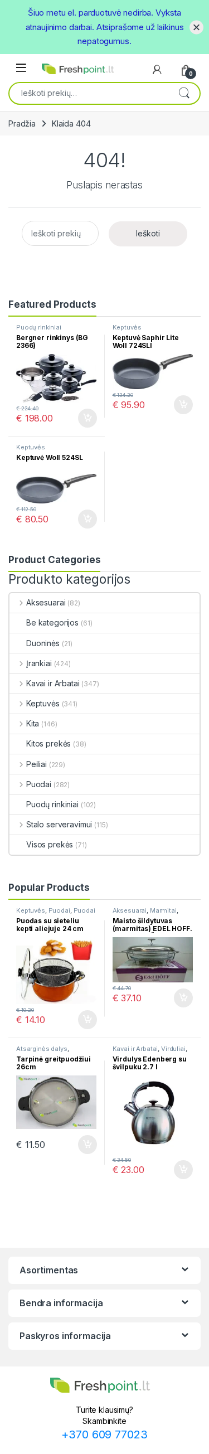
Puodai (38, 784)
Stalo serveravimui (59, 824)
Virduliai (173, 1049)
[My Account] (157, 69)
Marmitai (163, 910)
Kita (32, 723)
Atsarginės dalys (41, 1049)
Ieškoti (184, 93)
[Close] (196, 27)
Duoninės (43, 643)
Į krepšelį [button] (82, 418)
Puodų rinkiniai (38, 327)
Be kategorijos (52, 622)
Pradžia (22, 123)
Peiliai (36, 764)
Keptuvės (127, 327)
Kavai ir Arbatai (53, 683)
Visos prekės (49, 844)
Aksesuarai (45, 602)
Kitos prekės (48, 743)
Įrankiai (39, 663)
